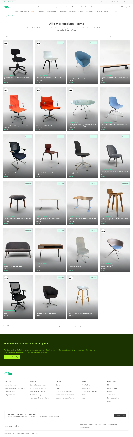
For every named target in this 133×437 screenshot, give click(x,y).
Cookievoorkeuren (85, 427)
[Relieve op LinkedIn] (16, 426)
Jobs (83, 398)
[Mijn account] (126, 7)
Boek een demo (10, 391)
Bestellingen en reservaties (65, 395)
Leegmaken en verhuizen (38, 385)
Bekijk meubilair (10, 395)
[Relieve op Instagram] (18, 426)
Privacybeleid (83, 424)
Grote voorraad (112, 388)
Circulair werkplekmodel (89, 391)
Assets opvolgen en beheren (39, 398)
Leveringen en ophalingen (64, 391)
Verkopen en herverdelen (38, 388)
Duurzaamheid (86, 388)
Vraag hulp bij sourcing (11, 357)
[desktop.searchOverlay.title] (122, 7)
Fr (8, 426)
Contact (58, 385)
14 (72, 326)
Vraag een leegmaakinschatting (15, 388)
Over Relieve (86, 385)
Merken (109, 401)
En (5, 426)
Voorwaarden (93, 424)
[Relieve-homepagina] (5, 7)
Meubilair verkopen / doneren (65, 398)
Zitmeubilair (111, 395)
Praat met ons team (11, 385)
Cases (84, 395)
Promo (109, 391)
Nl (11, 426)
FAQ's (58, 388)
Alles (4, 16)
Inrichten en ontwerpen (38, 391)
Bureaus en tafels (113, 398)
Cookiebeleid (102, 424)
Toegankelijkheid (112, 424)
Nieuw (109, 385)
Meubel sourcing (35, 395)
